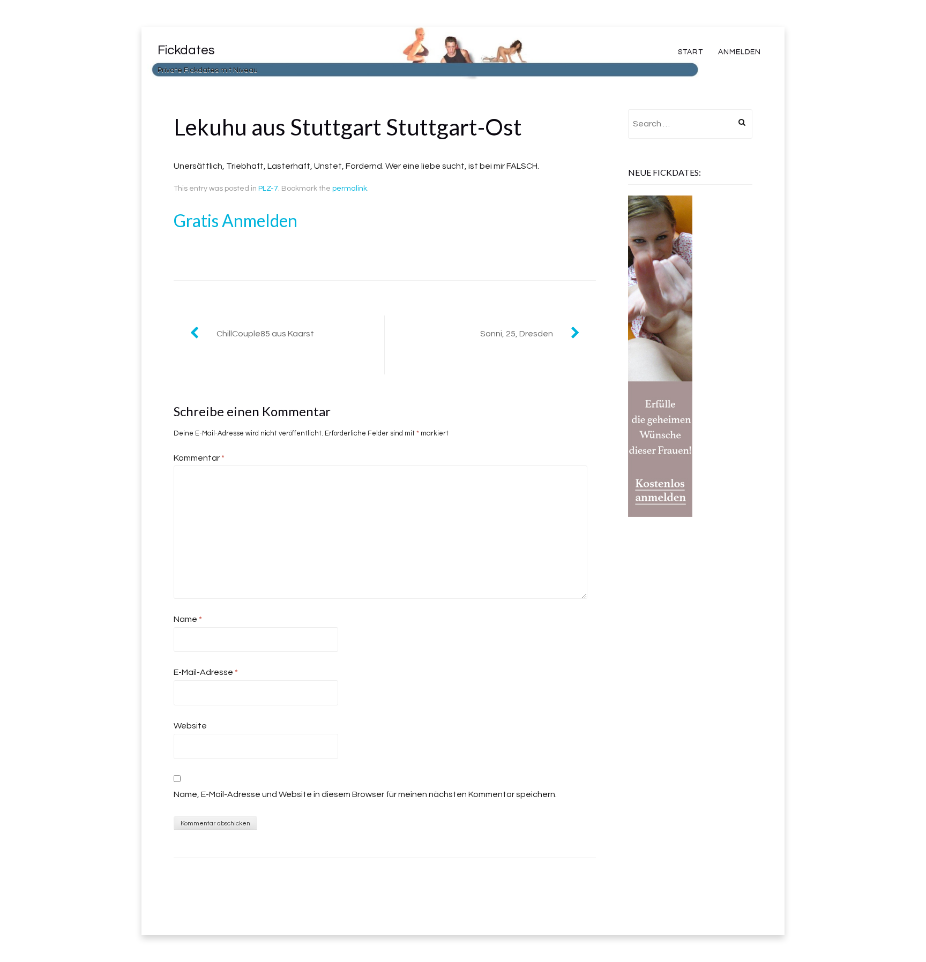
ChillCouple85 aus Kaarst (265, 333)
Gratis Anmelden (235, 220)
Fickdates (186, 50)
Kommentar (199, 458)
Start (690, 52)
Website (190, 726)
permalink (349, 188)
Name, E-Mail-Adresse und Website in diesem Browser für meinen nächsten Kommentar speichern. (365, 794)
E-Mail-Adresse (206, 672)
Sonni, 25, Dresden (516, 333)
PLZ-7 (268, 188)
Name (188, 619)
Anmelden (739, 52)
